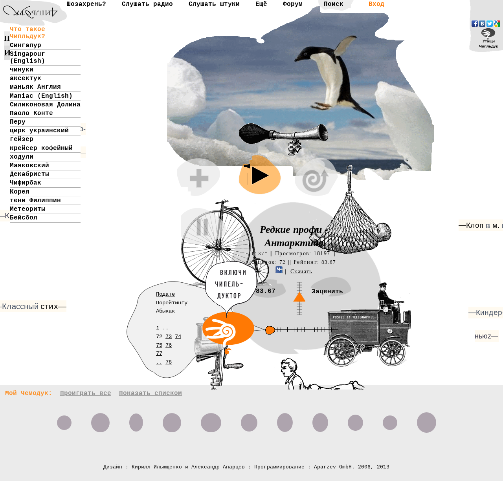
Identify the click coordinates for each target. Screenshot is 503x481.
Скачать (301, 271)
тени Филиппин (35, 200)
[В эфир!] (281, 368)
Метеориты (27, 209)
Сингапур (25, 45)
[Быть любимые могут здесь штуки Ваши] (249, 419)
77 (159, 353)
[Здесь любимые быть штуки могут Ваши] (285, 419)
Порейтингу (171, 303)
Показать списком (150, 393)
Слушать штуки (214, 4)
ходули (21, 157)
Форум (293, 4)
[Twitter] (489, 23)
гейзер (21, 139)
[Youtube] (497, 23)
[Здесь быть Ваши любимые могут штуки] (426, 419)
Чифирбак (25, 183)
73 (168, 336)
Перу (18, 122)
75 (159, 345)
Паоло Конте (31, 113)
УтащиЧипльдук (488, 43)
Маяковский (29, 165)
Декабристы (29, 174)
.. (165, 328)
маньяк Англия (35, 87)
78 (168, 362)
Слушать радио (147, 4)
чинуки (21, 69)
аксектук (25, 78)
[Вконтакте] (482, 23)
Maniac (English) (41, 96)
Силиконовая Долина (45, 104)
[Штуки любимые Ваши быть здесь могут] (64, 419)
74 (178, 336)
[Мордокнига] (475, 23)
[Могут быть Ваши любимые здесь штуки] (100, 419)
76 (168, 345)
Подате (165, 294)
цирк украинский (39, 130)
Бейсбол (23, 217)
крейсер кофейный (41, 148)
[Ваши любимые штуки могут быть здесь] (355, 419)
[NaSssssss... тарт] (25, 6)
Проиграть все (85, 393)
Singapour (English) (27, 58)
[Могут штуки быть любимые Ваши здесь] (136, 419)
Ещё (261, 4)
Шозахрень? (86, 4)
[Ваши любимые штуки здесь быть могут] (390, 419)
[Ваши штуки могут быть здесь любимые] (320, 419)
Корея (19, 192)
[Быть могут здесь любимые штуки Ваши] (172, 419)
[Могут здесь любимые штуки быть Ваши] (211, 419)
